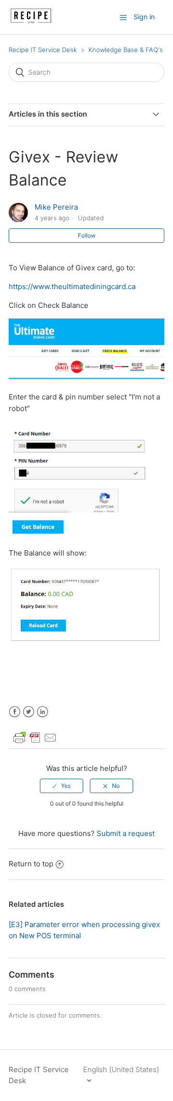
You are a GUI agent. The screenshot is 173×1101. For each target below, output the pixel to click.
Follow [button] (87, 235)
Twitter (29, 712)
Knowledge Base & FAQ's (125, 49)
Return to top (31, 863)
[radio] (61, 786)
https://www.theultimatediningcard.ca (72, 286)
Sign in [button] (144, 17)
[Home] (31, 22)
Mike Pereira (56, 207)
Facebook (15, 712)
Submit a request (126, 833)
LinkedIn (43, 712)
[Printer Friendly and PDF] (35, 742)
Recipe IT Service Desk (43, 49)
